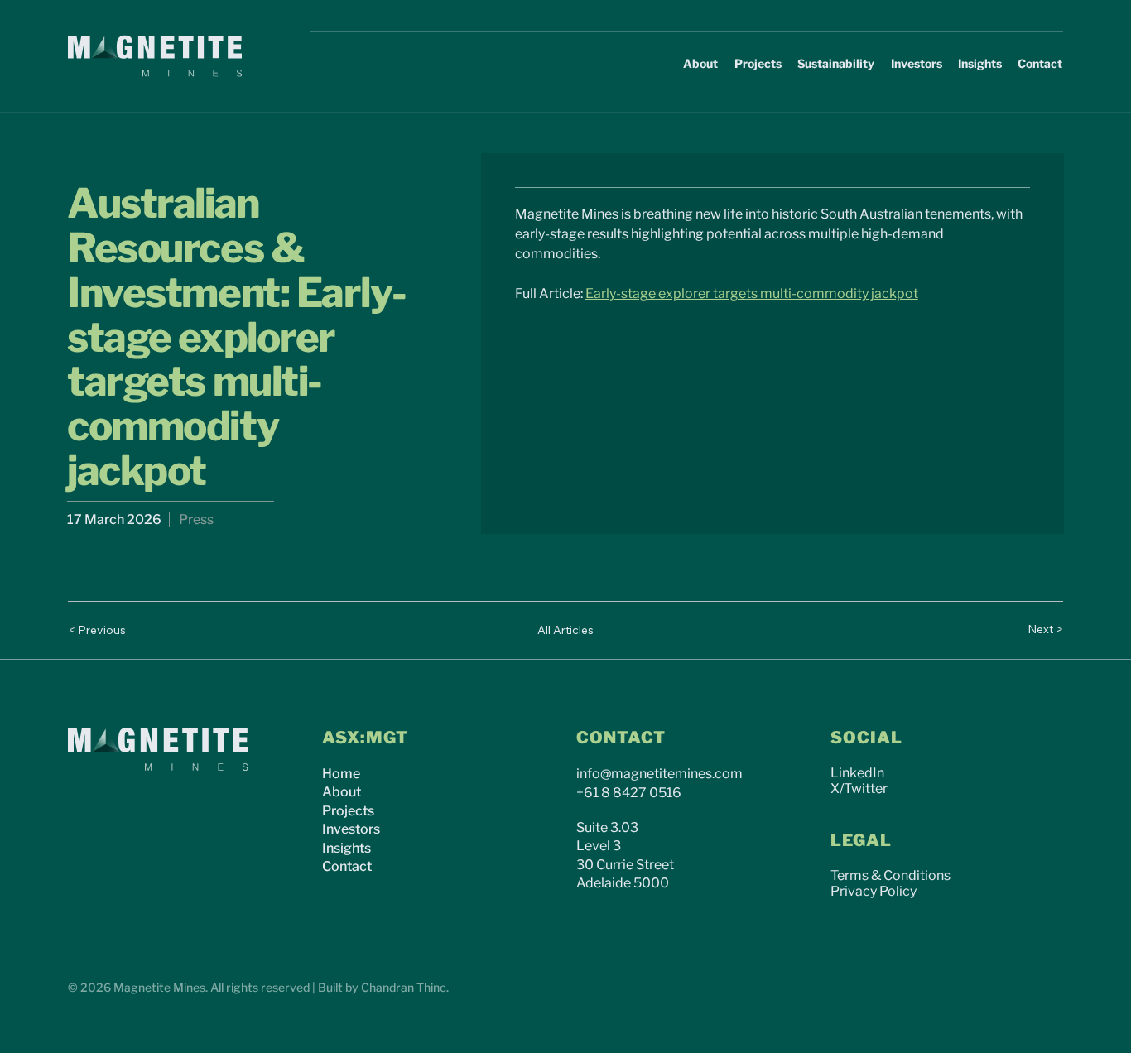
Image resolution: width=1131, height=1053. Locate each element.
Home (341, 773)
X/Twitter (859, 788)
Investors (351, 829)
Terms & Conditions (890, 875)
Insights (346, 848)
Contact (347, 866)
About (341, 792)
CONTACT (621, 738)
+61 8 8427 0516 (628, 793)
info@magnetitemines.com (659, 773)
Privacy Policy (873, 891)
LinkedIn (857, 773)
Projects (348, 811)
